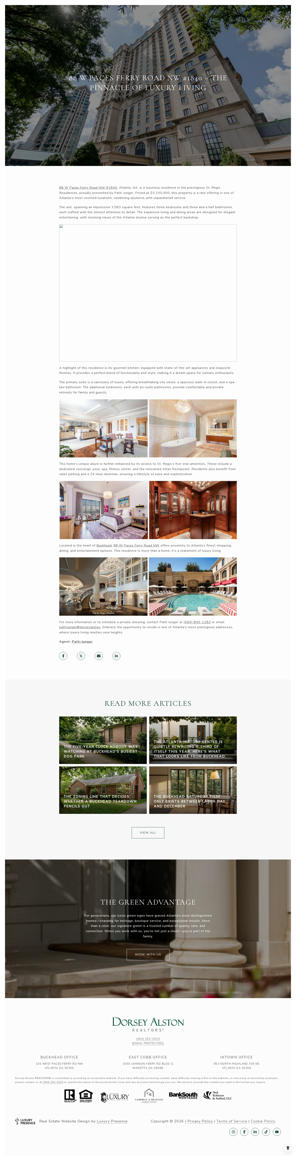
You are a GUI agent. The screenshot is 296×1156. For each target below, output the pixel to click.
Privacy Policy (200, 1121)
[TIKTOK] (266, 1132)
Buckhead (104, 545)
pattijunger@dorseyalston (79, 627)
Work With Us (148, 954)
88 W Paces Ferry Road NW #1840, (88, 187)
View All (148, 833)
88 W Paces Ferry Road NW (136, 545)
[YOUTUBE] (277, 1132)
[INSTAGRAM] (233, 1132)
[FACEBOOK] (244, 1132)
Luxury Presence (112, 1121)
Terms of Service (231, 1121)
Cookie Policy (263, 1121)
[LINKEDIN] (255, 1132)
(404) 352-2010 (148, 1039)
